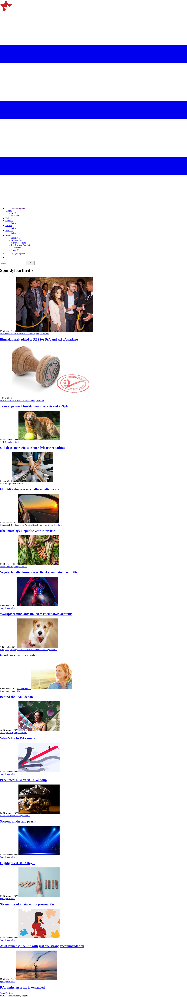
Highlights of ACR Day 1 (17, 863)
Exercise (8, 566)
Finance (8, 225)
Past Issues (15, 238)
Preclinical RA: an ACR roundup (23, 780)
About (8, 235)
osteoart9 (15, 216)
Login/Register (18, 208)
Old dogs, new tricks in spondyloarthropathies (32, 447)
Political (8, 218)
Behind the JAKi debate (17, 697)
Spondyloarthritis (41, 333)
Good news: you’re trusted (18, 655)
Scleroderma (37, 649)
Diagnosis (4, 525)
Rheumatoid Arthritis (23, 525)
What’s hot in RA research (18, 738)
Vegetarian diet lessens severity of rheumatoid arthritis (38, 572)
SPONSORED (24, 688)
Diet (2, 566)
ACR (2, 442)
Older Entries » (6, 993)
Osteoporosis (6, 732)
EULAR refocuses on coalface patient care (29, 489)
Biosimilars (26, 649)
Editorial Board (17, 240)
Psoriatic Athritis (26, 333)
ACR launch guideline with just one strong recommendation (42, 946)
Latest (13, 223)
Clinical (8, 211)
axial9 (13, 213)
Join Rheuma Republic (21, 245)
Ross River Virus (40, 525)
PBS (2, 333)
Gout (2, 691)
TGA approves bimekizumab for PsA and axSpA (34, 406)
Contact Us (16, 248)
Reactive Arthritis (8, 815)
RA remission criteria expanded (22, 987)
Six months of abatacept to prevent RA (27, 904)
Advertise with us (18, 243)
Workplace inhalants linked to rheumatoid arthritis (36, 614)
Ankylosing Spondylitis (10, 649)
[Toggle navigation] (3, 15)
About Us (15, 250)
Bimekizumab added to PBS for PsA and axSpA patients (39, 339)
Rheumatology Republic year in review (27, 531)
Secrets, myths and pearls (18, 821)
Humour (9, 230)
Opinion (9, 220)
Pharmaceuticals (12, 333)
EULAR (4, 483)
